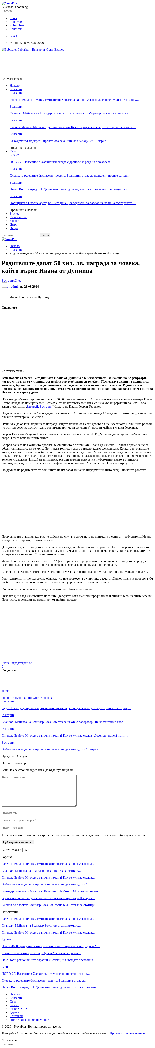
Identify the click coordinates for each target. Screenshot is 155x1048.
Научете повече (134, 1033)
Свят (13, 151)
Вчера (14, 228)
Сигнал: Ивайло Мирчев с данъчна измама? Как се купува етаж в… (48, 877)
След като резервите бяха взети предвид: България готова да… (45, 980)
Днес (13, 224)
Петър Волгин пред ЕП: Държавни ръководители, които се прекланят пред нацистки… (70, 189)
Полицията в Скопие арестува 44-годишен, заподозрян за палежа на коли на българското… (73, 203)
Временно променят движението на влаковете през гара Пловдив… (48, 898)
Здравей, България (39, 406)
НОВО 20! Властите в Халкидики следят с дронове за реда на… (46, 973)
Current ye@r (12, 849)
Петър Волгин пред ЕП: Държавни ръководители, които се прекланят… (51, 987)
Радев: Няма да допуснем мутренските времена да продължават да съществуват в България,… (74, 99)
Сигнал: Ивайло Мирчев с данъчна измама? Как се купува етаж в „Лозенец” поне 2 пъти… (73, 127)
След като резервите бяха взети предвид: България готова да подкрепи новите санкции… (72, 175)
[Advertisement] (75, 64)
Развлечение (18, 217)
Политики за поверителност (29, 1019)
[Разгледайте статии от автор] (10, 687)
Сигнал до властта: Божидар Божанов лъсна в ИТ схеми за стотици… (50, 905)
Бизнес (14, 155)
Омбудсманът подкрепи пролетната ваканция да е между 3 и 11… (47, 884)
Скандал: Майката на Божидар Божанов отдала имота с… (41, 870)
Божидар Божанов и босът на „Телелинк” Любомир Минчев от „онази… (51, 891)
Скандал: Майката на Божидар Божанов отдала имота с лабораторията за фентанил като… (72, 113)
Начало (15, 85)
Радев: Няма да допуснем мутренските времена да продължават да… (49, 863)
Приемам (116, 1033)
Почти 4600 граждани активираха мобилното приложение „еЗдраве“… (51, 946)
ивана (6, 663)
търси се (26, 663)
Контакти (16, 1016)
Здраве (14, 220)
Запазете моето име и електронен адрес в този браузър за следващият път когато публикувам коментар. (77, 835)
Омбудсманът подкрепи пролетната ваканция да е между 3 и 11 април (58, 141)
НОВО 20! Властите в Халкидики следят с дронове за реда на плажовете (60, 162)
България (16, 89)
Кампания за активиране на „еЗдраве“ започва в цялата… (41, 953)
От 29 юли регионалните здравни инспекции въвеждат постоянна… (49, 960)
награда (15, 663)
